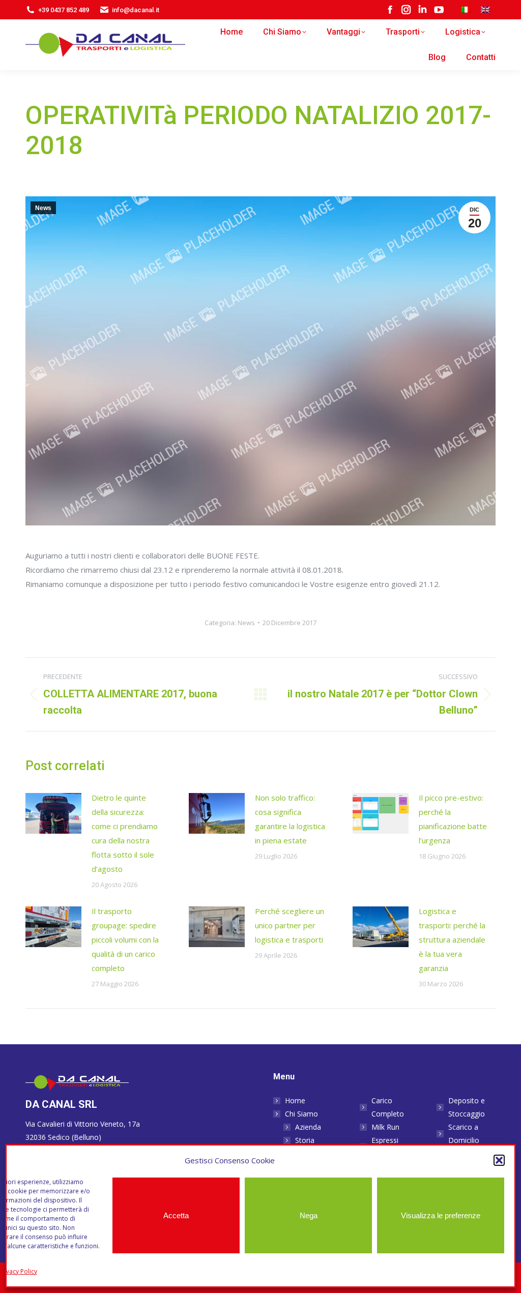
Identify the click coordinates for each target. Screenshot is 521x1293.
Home (295, 1100)
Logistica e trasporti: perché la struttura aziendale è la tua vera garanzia (452, 939)
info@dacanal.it (135, 10)
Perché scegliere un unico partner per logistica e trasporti (289, 925)
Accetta (176, 1215)
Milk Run (385, 1127)
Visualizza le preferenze (440, 1215)
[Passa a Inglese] (485, 10)
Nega (308, 1215)
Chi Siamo (301, 1114)
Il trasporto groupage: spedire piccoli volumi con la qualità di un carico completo (125, 939)
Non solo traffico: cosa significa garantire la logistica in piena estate (290, 818)
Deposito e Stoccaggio (466, 1107)
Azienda (308, 1127)
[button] (499, 1160)
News (43, 208)
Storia (304, 1140)
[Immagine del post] (53, 813)
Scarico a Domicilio (463, 1133)
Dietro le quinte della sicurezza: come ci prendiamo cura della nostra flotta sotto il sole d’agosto (125, 833)
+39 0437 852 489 (63, 10)
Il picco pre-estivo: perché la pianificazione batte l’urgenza (453, 818)
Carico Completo (387, 1107)
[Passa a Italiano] (466, 10)
